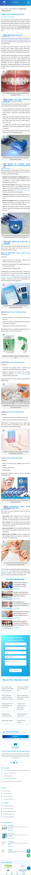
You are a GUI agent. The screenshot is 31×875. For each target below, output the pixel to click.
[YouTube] (14, 762)
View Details (16, 589)
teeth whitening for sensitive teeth (22, 190)
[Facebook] (11, 762)
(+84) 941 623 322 (12, 773)
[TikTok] (17, 762)
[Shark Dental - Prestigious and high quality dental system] (4, 2)
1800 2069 (6, 773)
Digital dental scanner (7, 720)
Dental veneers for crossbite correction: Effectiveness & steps (7, 697)
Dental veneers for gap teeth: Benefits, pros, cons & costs (7, 705)
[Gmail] (20, 762)
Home (2, 8)
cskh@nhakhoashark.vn (8, 775)
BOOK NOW (14, 736)
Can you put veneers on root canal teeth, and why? (23, 688)
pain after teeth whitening (21, 373)
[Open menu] (28, 2)
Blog (6, 8)
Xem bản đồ (11, 830)
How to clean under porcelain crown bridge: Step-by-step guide (8, 688)
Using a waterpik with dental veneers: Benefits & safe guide (23, 697)
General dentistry (13, 8)
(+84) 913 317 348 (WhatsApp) (10, 778)
